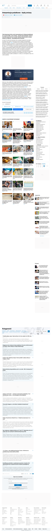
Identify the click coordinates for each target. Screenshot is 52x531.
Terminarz (39, 163)
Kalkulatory (39, 120)
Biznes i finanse (28, 509)
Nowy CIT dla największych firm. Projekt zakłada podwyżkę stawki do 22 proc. (41, 114)
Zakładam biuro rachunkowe (37, 509)
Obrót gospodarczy (18, 330)
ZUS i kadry (24, 330)
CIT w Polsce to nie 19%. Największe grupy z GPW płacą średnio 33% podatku (42, 105)
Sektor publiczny (4, 517)
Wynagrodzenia (12, 510)
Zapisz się (23, 78)
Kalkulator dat (38, 135)
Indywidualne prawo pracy (13, 509)
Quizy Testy (37, 158)
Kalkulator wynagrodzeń (39, 125)
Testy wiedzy (11, 525)
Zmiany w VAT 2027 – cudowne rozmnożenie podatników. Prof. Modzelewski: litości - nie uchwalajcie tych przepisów (42, 98)
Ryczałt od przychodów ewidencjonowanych (39, 153)
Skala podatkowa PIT (39, 149)
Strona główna (4, 10)
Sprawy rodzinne (20, 509)
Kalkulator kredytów (39, 130)
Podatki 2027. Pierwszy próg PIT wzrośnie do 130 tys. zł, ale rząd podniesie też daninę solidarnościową (42, 109)
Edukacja (11, 517)
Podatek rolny (38, 155)
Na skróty (43, 517)
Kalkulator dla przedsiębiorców (40, 124)
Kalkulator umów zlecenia (39, 126)
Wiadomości (12, 10)
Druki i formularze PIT (39, 140)
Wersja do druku (8, 106)
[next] (32, 473)
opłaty (12, 42)
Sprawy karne (20, 510)
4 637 (30, 473)
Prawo (42, 510)
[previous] (22, 473)
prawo (25, 96)
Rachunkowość (38, 138)
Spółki (27, 510)
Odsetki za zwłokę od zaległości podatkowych (40, 148)
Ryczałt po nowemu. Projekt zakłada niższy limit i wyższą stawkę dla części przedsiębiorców (42, 116)
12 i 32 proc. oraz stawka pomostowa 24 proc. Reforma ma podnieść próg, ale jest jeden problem (42, 100)
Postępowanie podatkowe (40, 139)
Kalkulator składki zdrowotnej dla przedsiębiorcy (41, 122)
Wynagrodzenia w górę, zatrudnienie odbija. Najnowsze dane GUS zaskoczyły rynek (42, 112)
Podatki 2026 (37, 195)
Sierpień (43, 163)
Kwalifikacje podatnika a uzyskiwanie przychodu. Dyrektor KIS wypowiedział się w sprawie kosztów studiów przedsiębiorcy (42, 102)
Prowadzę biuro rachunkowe (37, 510)
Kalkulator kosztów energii (40, 129)
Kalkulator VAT (38, 131)
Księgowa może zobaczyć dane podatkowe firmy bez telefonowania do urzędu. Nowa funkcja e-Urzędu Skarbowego (42, 91)
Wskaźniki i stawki (36, 517)
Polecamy (37, 263)
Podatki (8, 330)
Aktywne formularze (41, 137)
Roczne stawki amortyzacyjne (40, 154)
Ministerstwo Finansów (6, 99)
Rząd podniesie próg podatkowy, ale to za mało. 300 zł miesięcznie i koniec (42, 95)
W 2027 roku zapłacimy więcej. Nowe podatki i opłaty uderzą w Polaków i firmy (41, 93)
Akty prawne (20, 517)
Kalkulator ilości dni (39, 134)
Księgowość (8, 10)
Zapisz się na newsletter (29, 106)
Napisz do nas (19, 106)
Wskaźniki (39, 144)
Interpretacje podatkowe (39, 159)
